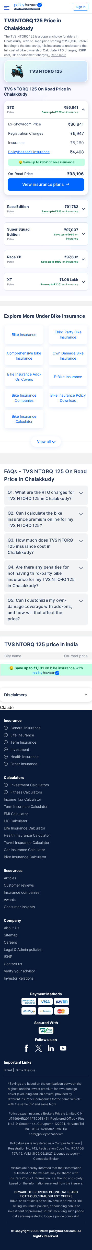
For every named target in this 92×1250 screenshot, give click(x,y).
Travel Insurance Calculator (26, 842)
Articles (10, 878)
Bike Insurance (24, 334)
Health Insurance (24, 756)
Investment (19, 749)
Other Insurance (23, 764)
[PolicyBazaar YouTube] (63, 1048)
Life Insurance (22, 735)
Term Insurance (23, 742)
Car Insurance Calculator (24, 849)
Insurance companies (21, 892)
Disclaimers (15, 694)
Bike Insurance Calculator (24, 419)
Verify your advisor (19, 971)
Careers (10, 942)
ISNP (8, 956)
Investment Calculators (29, 785)
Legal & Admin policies (22, 949)
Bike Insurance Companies (24, 398)
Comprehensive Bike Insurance (24, 355)
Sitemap (11, 935)
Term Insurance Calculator (26, 806)
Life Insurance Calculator (24, 828)
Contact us (13, 964)
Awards (10, 899)
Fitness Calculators (26, 792)
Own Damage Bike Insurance (68, 355)
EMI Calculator (16, 813)
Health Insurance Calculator (27, 835)
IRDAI (8, 1070)
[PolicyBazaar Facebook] (26, 1048)
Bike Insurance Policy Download (68, 398)
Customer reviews (19, 885)
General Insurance (25, 728)
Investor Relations (18, 978)
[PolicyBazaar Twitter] (38, 1048)
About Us (11, 928)
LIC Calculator (15, 821)
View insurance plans (43, 184)
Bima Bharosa (26, 1070)
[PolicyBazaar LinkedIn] (51, 1048)
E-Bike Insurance (68, 377)
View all (44, 441)
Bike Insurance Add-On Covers (24, 376)
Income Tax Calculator (22, 799)
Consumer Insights (19, 907)
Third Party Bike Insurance (68, 334)
